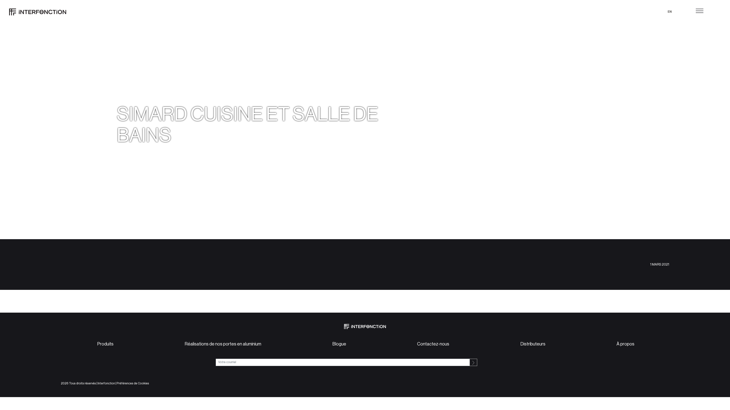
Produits (104, 344)
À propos (624, 344)
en (670, 11)
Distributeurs (532, 344)
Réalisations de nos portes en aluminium (222, 344)
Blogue (338, 344)
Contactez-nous (432, 344)
